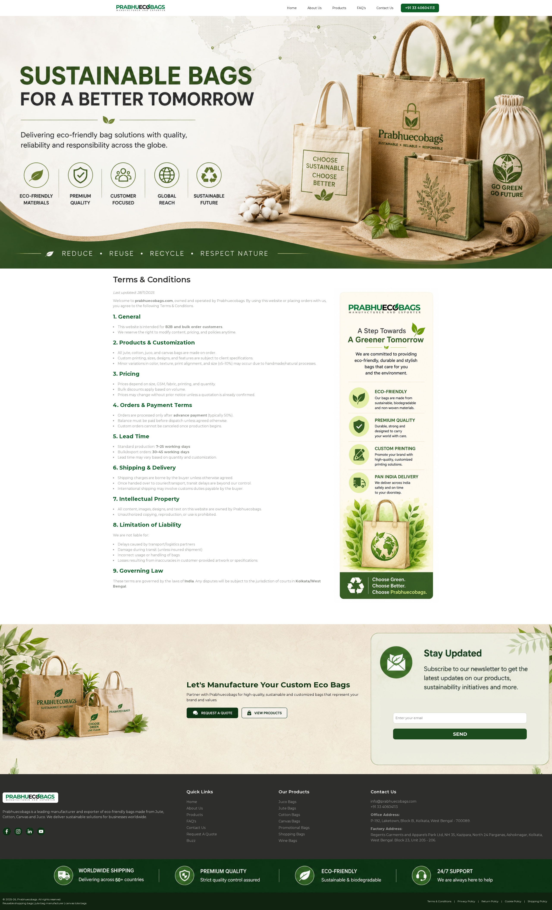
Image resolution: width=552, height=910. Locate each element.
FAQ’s (361, 8)
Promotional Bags (294, 828)
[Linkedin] (29, 831)
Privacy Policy (466, 901)
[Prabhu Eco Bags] (30, 797)
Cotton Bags (289, 815)
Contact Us (384, 8)
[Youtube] (41, 831)
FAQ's (191, 821)
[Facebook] (7, 831)
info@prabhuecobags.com (393, 801)
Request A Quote (202, 834)
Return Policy (490, 901)
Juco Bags (287, 802)
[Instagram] (18, 831)
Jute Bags (287, 808)
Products (339, 8)
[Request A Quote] (212, 712)
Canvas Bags (289, 821)
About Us (314, 8)
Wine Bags (288, 841)
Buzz (191, 841)
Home (292, 8)
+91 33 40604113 (420, 8)
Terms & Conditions (439, 901)
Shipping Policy (537, 901)
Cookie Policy (513, 901)
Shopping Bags (292, 834)
